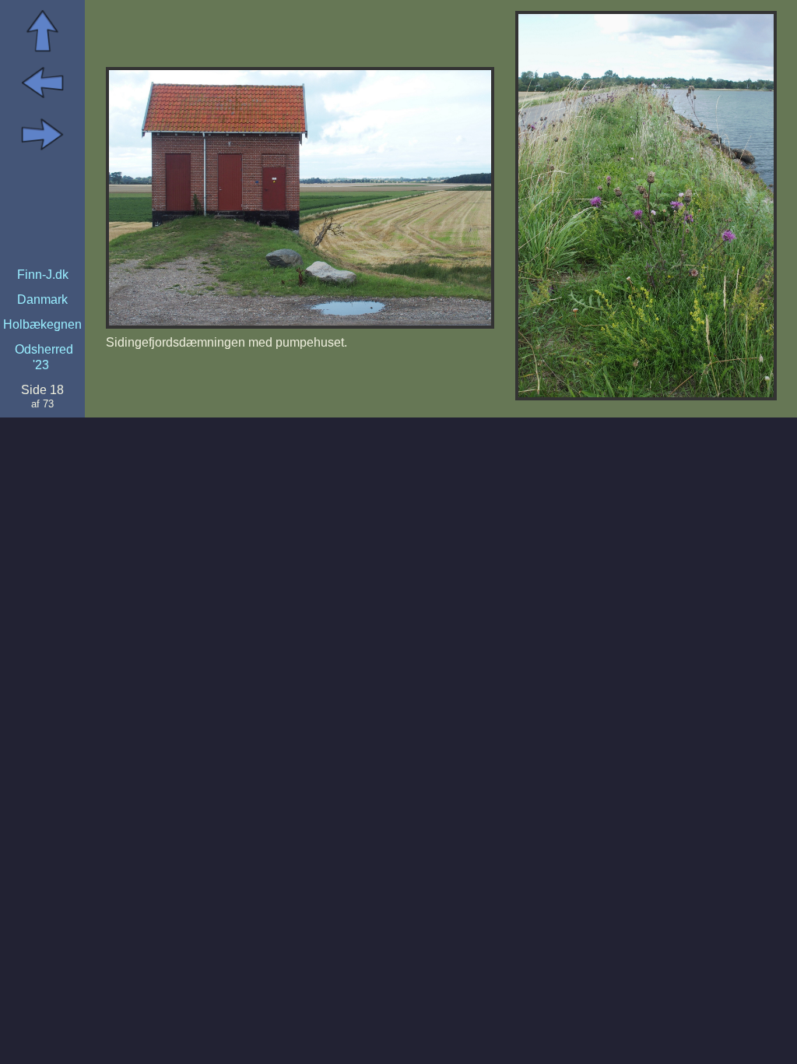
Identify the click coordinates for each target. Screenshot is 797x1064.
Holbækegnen (42, 324)
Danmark (42, 299)
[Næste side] (42, 151)
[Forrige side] (42, 99)
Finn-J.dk (42, 274)
